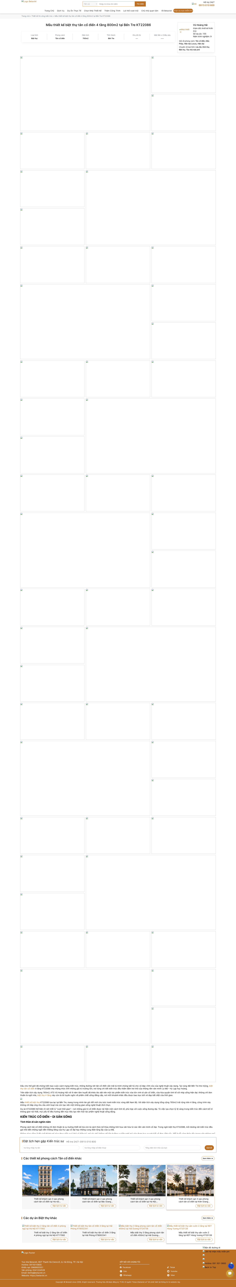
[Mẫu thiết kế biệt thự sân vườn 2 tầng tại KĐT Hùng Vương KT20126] (190, 1227)
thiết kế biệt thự (32, 1102)
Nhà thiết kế (196, 37)
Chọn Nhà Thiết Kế (92, 10)
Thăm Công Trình (112, 10)
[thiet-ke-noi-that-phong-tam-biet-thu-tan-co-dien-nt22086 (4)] (118, 607)
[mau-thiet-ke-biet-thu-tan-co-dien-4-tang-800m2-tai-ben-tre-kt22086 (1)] (85, 93)
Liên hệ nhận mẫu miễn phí (219, 1251)
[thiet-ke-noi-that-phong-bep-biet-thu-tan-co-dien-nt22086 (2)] (52, 226)
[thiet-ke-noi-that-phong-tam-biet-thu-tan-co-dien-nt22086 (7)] (118, 721)
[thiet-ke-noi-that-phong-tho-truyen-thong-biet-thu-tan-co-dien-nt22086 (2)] (183, 569)
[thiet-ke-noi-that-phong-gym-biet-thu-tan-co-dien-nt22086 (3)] (183, 835)
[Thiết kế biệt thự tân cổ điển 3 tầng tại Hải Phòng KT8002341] (94, 1227)
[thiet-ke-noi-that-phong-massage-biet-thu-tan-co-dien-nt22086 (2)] (183, 1063)
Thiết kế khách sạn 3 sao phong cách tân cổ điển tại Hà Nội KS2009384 (145, 1200)
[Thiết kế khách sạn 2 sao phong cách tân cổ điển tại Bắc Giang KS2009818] (94, 1180)
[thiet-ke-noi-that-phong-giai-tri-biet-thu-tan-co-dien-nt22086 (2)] (183, 797)
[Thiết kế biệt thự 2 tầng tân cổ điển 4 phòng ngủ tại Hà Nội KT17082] (45, 1227)
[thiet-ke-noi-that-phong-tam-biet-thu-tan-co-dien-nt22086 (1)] (52, 645)
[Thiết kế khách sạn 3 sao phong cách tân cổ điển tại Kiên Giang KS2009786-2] (190, 1180)
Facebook (143, 1267)
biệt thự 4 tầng (44, 1095)
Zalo (143, 1271)
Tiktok (190, 1267)
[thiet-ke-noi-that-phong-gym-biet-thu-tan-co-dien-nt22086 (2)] (118, 835)
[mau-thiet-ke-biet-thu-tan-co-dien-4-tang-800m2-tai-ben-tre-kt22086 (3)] (52, 150)
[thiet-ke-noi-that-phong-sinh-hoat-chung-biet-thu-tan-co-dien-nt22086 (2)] (85, 550)
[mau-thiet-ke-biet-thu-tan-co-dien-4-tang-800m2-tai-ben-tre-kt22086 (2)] (183, 112)
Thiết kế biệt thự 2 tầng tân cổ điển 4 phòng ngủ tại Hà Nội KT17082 (50, 1233)
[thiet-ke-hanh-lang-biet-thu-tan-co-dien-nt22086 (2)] (118, 949)
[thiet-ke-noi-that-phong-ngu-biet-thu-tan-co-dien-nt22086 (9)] (183, 378)
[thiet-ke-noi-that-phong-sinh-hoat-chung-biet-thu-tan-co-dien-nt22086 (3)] (183, 493)
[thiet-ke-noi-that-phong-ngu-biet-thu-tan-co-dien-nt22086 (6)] (183, 340)
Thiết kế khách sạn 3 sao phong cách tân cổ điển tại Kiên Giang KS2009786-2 (193, 1200)
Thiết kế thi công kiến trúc (42, 16)
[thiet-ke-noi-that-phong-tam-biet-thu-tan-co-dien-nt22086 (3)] (52, 683)
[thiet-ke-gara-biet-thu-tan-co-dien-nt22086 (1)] (52, 1063)
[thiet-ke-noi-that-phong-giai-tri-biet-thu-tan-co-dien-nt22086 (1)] (85, 778)
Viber (190, 1275)
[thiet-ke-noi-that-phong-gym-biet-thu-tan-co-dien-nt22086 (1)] (52, 911)
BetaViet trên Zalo (219, 1259)
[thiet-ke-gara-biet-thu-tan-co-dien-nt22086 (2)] (183, 987)
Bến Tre (111, 38)
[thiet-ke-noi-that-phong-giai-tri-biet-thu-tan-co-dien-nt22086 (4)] (183, 759)
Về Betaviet (166, 10)
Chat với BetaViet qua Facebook (219, 1255)
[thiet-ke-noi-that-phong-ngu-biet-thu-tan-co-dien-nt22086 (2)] (183, 264)
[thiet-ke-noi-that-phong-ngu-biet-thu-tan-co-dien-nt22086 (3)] (85, 321)
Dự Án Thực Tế (74, 10)
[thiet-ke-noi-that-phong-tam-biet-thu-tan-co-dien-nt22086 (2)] (151, 664)
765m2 (85, 38)
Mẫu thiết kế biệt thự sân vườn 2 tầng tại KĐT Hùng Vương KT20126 (195, 1233)
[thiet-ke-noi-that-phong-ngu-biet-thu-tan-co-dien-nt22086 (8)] (118, 378)
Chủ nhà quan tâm (149, 10)
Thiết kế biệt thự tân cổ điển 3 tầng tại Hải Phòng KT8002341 (98, 1233)
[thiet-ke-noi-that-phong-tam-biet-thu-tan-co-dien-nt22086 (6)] (52, 721)
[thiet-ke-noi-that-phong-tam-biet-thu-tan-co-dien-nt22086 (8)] (183, 721)
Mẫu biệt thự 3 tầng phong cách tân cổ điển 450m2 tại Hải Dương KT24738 (147, 1234)
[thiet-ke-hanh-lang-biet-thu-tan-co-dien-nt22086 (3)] (183, 949)
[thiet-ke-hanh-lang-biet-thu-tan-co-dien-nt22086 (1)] (52, 949)
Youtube (190, 1271)
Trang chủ (26, 16)
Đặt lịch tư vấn (59, 1206)
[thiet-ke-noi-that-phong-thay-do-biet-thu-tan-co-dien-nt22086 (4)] (52, 493)
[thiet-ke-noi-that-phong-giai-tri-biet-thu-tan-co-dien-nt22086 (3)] (52, 835)
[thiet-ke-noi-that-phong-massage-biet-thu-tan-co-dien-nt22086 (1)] (118, 1063)
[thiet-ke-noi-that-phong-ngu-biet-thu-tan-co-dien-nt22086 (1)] (118, 264)
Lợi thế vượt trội (130, 10)
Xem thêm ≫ (208, 1158)
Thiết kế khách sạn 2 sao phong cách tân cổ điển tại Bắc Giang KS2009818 (97, 1200)
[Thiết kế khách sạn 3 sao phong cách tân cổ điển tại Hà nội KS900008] (45, 1180)
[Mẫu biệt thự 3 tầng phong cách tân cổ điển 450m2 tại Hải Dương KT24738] (142, 1227)
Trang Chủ (49, 10)
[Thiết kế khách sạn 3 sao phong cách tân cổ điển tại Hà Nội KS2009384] (142, 1180)
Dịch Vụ (60, 10)
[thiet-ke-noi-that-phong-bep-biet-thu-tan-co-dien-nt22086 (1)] (151, 207)
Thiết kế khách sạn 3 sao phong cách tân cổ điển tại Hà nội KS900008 (49, 1200)
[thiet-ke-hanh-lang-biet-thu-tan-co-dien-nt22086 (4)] (85, 1006)
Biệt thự (34, 38)
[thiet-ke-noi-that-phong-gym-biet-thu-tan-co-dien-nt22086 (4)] (52, 873)
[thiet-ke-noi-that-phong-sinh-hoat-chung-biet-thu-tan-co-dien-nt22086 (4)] (118, 493)
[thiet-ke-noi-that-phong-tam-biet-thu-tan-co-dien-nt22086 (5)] (183, 607)
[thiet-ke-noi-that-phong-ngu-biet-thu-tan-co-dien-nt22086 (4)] (52, 264)
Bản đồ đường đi (219, 1247)
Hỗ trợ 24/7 (203, 4)
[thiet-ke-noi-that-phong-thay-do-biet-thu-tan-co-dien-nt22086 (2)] (151, 435)
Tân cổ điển (60, 38)
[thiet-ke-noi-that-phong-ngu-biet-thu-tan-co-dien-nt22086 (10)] (52, 416)
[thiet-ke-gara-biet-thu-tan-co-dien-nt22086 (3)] (183, 1025)
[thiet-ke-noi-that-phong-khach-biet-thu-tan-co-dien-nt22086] (118, 150)
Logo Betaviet (29, 4)
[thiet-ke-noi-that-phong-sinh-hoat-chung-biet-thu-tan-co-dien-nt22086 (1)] (183, 531)
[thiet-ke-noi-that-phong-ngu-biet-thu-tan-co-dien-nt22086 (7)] (52, 378)
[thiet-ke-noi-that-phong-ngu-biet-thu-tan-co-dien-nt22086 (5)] (183, 302)
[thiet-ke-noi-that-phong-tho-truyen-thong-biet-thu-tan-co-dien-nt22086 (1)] (52, 607)
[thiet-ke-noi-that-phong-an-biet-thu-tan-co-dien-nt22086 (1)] (52, 188)
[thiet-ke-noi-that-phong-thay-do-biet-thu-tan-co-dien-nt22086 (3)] (52, 455)
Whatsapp (143, 1275)
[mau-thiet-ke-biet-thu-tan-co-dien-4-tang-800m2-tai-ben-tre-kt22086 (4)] (183, 74)
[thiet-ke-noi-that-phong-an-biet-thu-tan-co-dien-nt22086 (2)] (183, 150)
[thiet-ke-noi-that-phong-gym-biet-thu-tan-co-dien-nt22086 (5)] (151, 892)
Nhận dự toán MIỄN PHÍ (183, 11)
